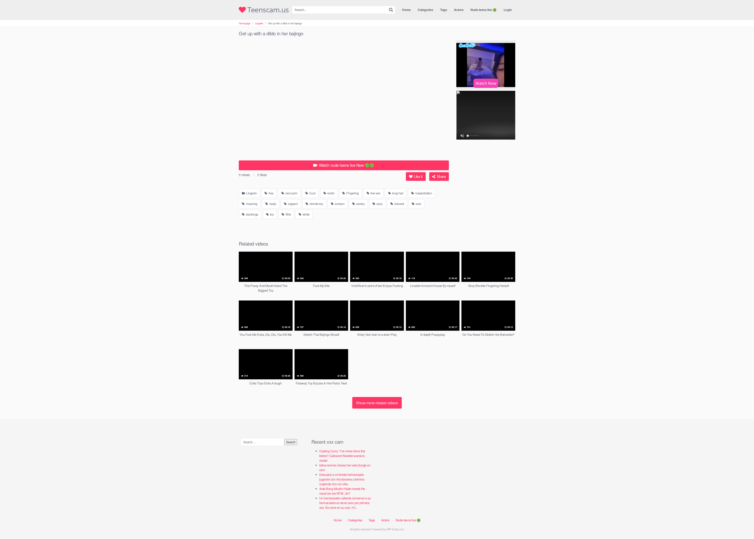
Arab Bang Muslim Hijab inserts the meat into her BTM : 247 (342, 491)
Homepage (244, 23)
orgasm (292, 203)
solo (418, 203)
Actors (458, 9)
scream (339, 203)
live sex (375, 193)
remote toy (316, 203)
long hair (397, 193)
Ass (271, 193)
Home (406, 9)
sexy (379, 203)
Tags (443, 9)
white (305, 214)
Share (441, 176)
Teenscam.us (267, 9)
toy (271, 214)
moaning (251, 203)
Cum (312, 193)
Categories (425, 9)
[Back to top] (743, 526)
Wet (288, 214)
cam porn (291, 193)
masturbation (423, 193)
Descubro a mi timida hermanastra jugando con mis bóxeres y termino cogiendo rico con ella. (342, 479)
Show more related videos (377, 402)
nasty (272, 203)
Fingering (352, 193)
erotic (331, 193)
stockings (251, 214)
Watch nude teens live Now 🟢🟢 (346, 165)
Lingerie (259, 23)
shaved (399, 203)
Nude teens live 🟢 (483, 9)
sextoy (360, 203)
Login (508, 9)
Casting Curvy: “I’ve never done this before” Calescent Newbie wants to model (342, 456)
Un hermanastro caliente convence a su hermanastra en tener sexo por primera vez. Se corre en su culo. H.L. (345, 503)
